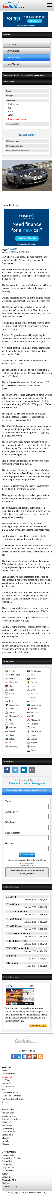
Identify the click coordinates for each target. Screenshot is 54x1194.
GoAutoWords (8, 1171)
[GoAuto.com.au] (12, 9)
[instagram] (35, 1056)
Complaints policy (9, 1186)
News (4, 1089)
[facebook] (13, 1056)
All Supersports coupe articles (17, 151)
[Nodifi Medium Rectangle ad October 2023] (26, 245)
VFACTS (6, 1138)
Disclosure (6, 1183)
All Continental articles (14, 146)
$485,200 (35, 899)
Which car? (6, 1122)
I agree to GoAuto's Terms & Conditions (27, 860)
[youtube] (29, 1056)
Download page (38, 1025)
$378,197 (37, 958)
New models (7, 1083)
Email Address (12, 833)
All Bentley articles (13, 141)
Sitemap (5, 1102)
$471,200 (35, 914)
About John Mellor (10, 1180)
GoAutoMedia (8, 1155)
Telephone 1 (11, 812)
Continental (10, 101)
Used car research (9, 1132)
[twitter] (18, 1056)
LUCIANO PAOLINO (20, 252)
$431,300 (35, 929)
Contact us (6, 1177)
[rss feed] (40, 1056)
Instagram (38, 783)
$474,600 (35, 951)
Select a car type (9, 1116)
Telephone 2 (11, 822)
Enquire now (27, 854)
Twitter (26, 783)
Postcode (10, 843)
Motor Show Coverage (11, 1096)
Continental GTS (12, 124)
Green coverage (8, 1128)
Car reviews (7, 1077)
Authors (5, 1174)
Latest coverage (8, 1074)
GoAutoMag (7, 1164)
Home (4, 1071)
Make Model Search (10, 1092)
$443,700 (35, 944)
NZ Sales (5, 1141)
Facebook (15, 783)
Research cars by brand (11, 1119)
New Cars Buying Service (13, 1099)
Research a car (8, 1113)
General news (7, 1135)
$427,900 (35, 922)
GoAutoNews (7, 1161)
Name (8, 801)
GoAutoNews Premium (11, 1158)
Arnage (8, 91)
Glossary (5, 1144)
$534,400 (35, 936)
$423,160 (37, 966)
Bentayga (9, 96)
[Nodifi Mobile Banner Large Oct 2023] (25, 26)
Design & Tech (8, 1167)
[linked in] (24, 1056)
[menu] (49, 5)
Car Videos (6, 1080)
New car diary (8, 1125)
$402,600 (35, 907)
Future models (8, 1086)
